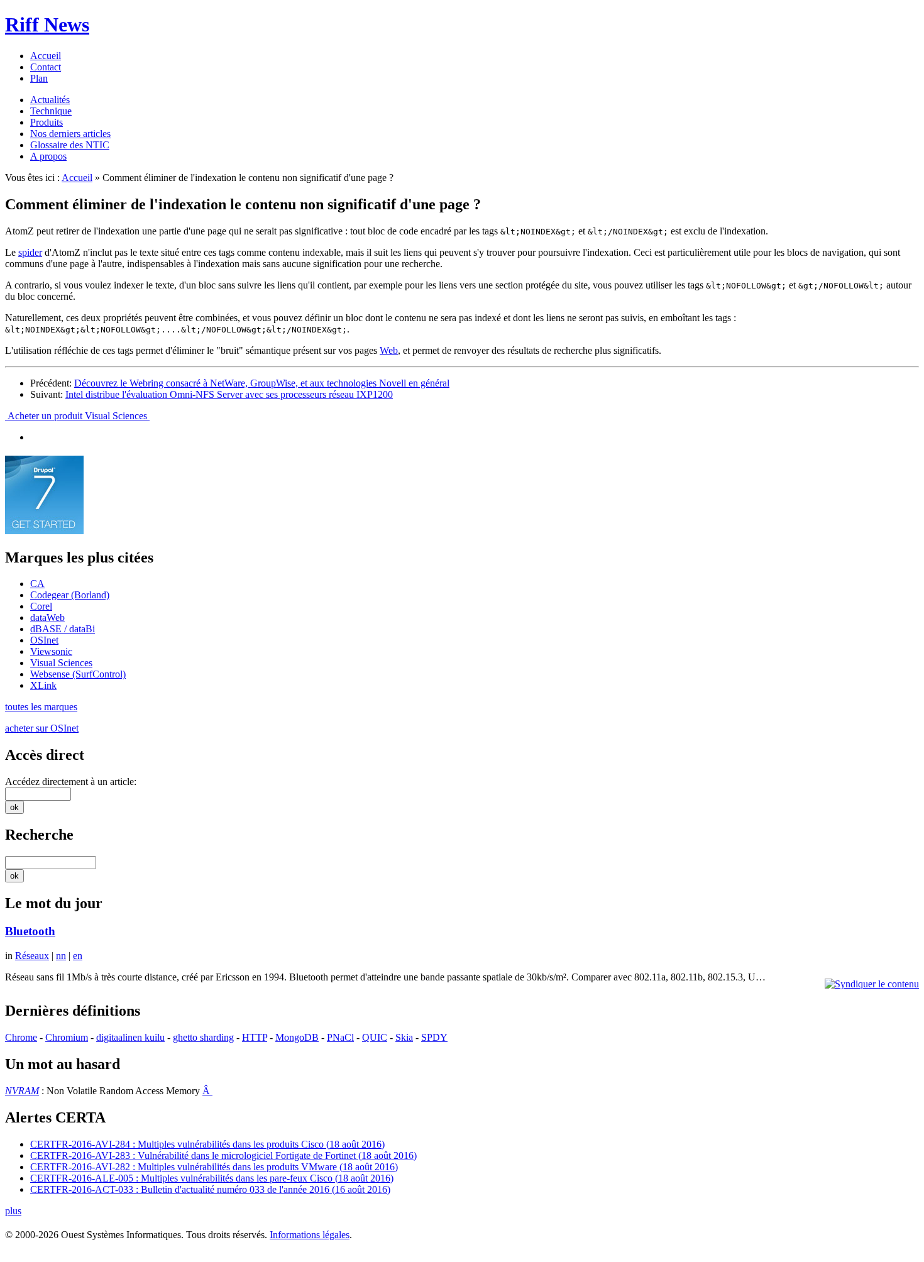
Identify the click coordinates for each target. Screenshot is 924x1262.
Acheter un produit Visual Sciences (77, 415)
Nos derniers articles (70, 133)
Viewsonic (51, 651)
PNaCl (340, 1037)
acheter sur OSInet (42, 728)
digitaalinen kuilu (130, 1037)
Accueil (45, 55)
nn (61, 955)
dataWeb (47, 617)
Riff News (47, 24)
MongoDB (297, 1037)
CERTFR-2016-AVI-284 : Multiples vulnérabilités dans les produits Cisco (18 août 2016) (207, 1144)
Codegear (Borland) (69, 595)
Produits (46, 122)
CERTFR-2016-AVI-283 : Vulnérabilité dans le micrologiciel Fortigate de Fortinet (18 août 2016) (223, 1155)
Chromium (66, 1037)
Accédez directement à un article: (70, 781)
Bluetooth (30, 931)
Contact (45, 67)
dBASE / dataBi (62, 628)
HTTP (254, 1037)
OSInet (44, 640)
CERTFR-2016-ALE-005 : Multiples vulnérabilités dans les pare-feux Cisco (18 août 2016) (211, 1178)
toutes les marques (41, 706)
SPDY (434, 1037)
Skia (404, 1037)
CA (37, 583)
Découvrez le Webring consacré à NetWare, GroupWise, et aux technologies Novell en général (261, 383)
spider (30, 252)
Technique (51, 111)
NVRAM (22, 1090)
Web (389, 350)
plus (13, 1210)
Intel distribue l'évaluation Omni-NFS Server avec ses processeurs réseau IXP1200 (229, 394)
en (77, 955)
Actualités (50, 99)
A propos (48, 156)
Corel (41, 606)
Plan (39, 78)
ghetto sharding (203, 1037)
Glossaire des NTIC (69, 145)
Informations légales (309, 1234)
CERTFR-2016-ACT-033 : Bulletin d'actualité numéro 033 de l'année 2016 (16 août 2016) (210, 1189)
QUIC (374, 1037)
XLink (43, 685)
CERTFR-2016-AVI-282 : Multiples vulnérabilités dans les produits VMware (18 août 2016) (214, 1166)
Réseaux (32, 955)
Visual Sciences (61, 662)
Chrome (21, 1037)
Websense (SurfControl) (78, 674)
